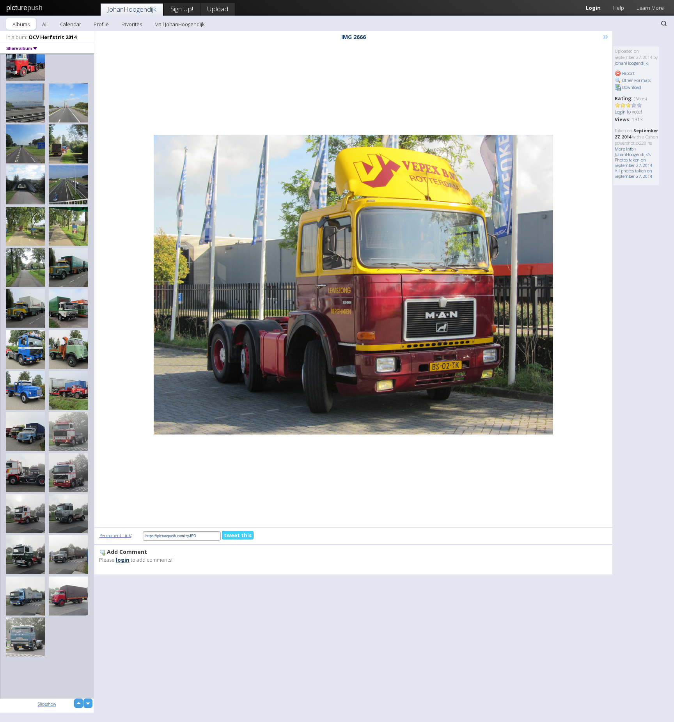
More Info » (626, 149)
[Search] (664, 23)
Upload (217, 8)
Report (628, 73)
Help (618, 7)
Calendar (70, 24)
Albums (21, 24)
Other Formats (636, 80)
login (122, 559)
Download (631, 87)
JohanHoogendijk (131, 9)
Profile (101, 24)
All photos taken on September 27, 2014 (633, 173)
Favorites (131, 24)
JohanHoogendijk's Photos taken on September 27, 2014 (633, 159)
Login (593, 7)
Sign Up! (181, 8)
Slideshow (47, 704)
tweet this (238, 535)
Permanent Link (115, 535)
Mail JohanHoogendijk (179, 24)
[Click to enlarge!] (353, 285)
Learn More (650, 7)
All (45, 24)
